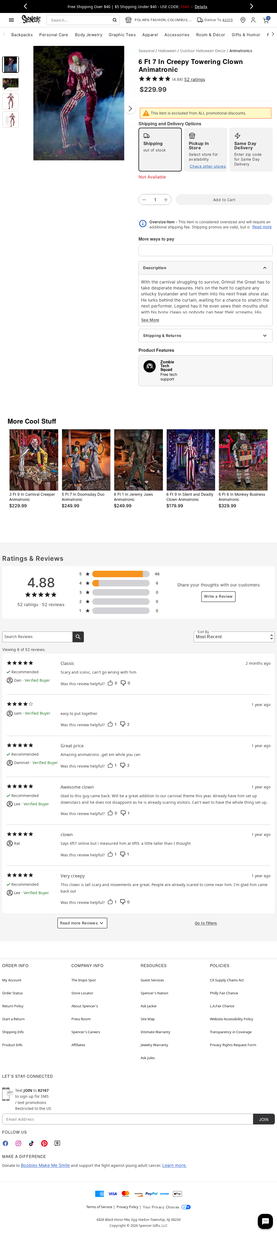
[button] (78, 103)
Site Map (148, 1018)
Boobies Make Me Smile (45, 1165)
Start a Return (13, 1018)
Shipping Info (13, 1031)
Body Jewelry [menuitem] (89, 34)
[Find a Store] (243, 20)
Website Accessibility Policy (231, 1018)
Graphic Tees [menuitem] (122, 34)
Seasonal (146, 50)
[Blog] (57, 1143)
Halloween (167, 50)
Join (263, 1119)
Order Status (12, 993)
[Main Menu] (11, 20)
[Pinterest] (44, 1143)
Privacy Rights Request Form (233, 1044)
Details (201, 6)
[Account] (254, 20)
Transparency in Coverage (231, 1031)
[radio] (160, 149)
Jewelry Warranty (154, 1044)
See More (150, 319)
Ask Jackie (148, 1006)
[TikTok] (31, 1143)
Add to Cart (224, 199)
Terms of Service (99, 1206)
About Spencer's (84, 1006)
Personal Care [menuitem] (53, 34)
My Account (11, 980)
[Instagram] (18, 1143)
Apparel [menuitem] (150, 34)
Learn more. (174, 1165)
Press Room (81, 1018)
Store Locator (82, 993)
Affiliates (78, 1044)
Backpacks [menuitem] (22, 34)
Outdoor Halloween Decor (203, 50)
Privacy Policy (127, 1206)
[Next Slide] (130, 108)
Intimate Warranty (155, 1031)
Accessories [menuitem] (176, 34)
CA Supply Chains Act (227, 980)
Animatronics (240, 50)
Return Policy (13, 1006)
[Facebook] (5, 1143)
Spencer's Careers (85, 1031)
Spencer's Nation (154, 993)
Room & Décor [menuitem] (210, 34)
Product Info (12, 1044)
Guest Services (152, 980)
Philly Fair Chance (224, 993)
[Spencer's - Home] (31, 20)
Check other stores (208, 166)
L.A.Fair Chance (222, 1006)
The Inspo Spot (83, 980)
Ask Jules (148, 1057)
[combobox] (83, 20)
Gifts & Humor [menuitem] (246, 34)
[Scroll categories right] (273, 33)
